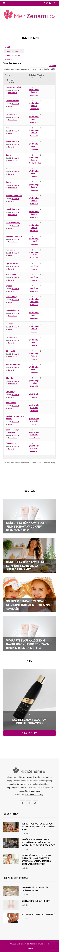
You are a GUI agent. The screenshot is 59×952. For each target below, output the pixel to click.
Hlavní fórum (12, 93)
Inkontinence (11, 114)
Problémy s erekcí (13, 87)
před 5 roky (34, 266)
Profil (7, 47)
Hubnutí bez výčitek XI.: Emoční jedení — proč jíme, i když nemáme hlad (38, 827)
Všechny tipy (29, 733)
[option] (29, 699)
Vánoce (9, 169)
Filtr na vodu (11, 275)
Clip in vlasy (10, 392)
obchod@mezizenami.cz (29, 791)
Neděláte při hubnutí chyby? (36, 901)
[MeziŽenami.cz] (29, 14)
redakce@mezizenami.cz (20, 784)
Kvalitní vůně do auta (14, 196)
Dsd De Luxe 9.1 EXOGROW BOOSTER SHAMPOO (29, 721)
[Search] (55, 3)
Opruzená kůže (12, 263)
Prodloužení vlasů (13, 365)
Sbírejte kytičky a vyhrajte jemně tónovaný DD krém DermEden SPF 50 (26, 526)
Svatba (8, 182)
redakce (49, 777)
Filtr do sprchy (11, 297)
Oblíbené (8, 60)
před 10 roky (34, 394)
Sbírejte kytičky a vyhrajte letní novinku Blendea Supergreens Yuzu (26, 565)
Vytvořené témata (12, 51)
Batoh (8, 155)
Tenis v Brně (11, 403)
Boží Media (44, 944)
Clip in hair (10, 378)
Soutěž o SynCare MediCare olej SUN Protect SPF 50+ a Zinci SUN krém (29, 605)
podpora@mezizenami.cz (17, 788)
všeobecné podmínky (34, 794)
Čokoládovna (11, 443)
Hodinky (9, 324)
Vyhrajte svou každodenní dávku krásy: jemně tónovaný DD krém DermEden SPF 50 (28, 644)
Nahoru (30, 948)
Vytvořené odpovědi (13, 55)
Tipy (29, 714)
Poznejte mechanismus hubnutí (38, 914)
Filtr (7, 128)
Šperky (9, 286)
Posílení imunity (12, 101)
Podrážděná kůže (12, 141)
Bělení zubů (10, 351)
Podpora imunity (12, 310)
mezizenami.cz (29, 777)
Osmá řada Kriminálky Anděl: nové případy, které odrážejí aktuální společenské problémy (38, 842)
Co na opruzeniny (13, 223)
